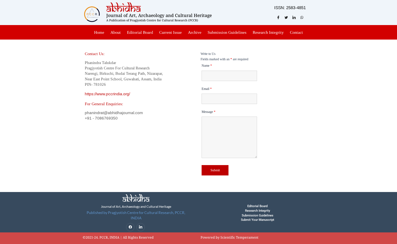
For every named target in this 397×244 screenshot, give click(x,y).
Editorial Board (140, 32)
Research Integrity (268, 32)
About (115, 32)
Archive (194, 32)
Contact (296, 32)
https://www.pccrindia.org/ (107, 94)
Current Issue (170, 32)
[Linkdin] (140, 227)
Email (207, 89)
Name (207, 65)
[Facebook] (130, 227)
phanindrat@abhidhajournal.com (114, 113)
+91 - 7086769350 (101, 118)
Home (99, 32)
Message (208, 112)
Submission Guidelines (227, 32)
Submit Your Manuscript (257, 220)
